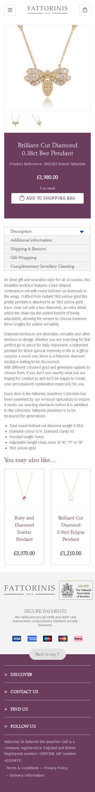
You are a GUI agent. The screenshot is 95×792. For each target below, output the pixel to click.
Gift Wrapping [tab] (23, 257)
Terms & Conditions (22, 768)
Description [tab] (21, 231)
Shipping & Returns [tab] (28, 248)
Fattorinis (78, 164)
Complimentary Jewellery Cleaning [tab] (42, 266)
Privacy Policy (56, 768)
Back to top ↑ (48, 654)
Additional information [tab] (31, 239)
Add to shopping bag (50, 198)
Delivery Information (27, 775)
